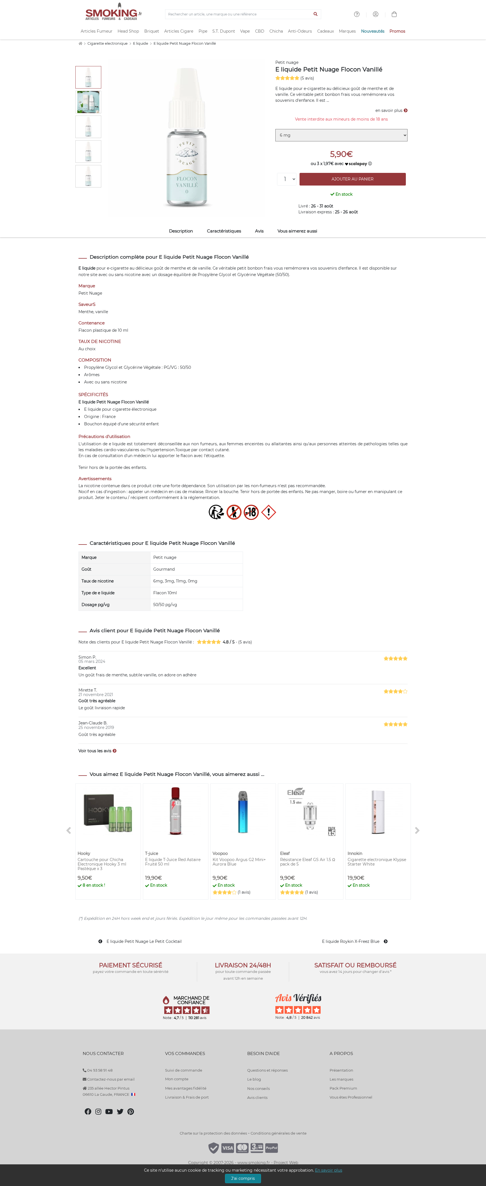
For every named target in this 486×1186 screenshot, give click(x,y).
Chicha (276, 31)
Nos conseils (258, 1088)
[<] (68, 831)
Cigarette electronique (108, 43)
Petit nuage (286, 62)
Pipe (203, 31)
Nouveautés (372, 31)
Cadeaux (325, 31)
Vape (245, 31)
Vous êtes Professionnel (351, 1097)
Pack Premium (343, 1088)
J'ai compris (243, 1178)
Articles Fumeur (96, 31)
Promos (397, 31)
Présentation (341, 1070)
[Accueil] (80, 43)
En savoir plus (328, 1170)
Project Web (286, 1162)
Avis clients (257, 1097)
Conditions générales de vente (279, 1133)
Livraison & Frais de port (187, 1097)
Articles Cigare (178, 31)
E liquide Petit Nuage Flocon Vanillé (185, 43)
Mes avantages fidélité (185, 1088)
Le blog (254, 1079)
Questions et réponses (267, 1070)
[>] (417, 831)
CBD (259, 31)
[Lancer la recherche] (315, 14)
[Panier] (394, 14)
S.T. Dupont (223, 31)
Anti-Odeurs (300, 31)
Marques (347, 31)
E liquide (141, 43)
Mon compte (176, 1079)
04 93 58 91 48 (99, 1070)
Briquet (151, 31)
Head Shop (128, 31)
